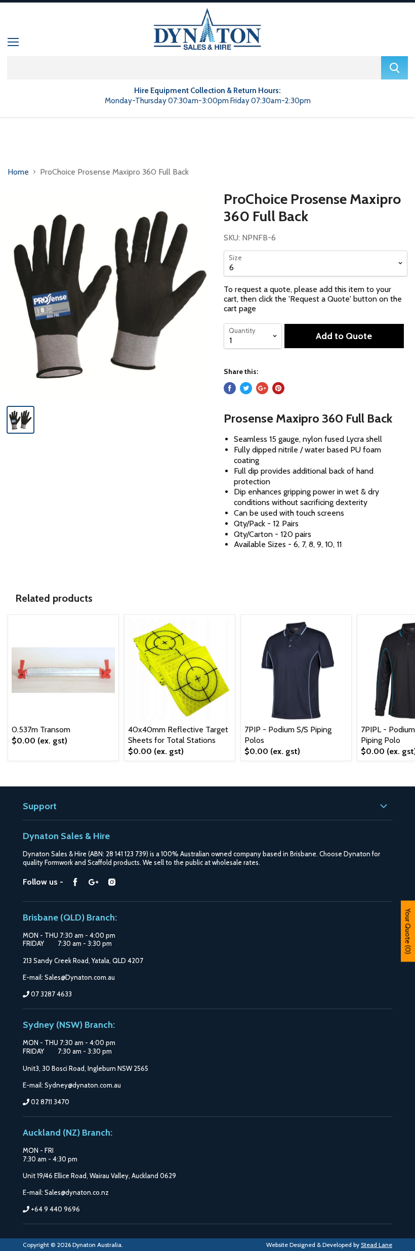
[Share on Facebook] (230, 388)
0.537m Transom (41, 729)
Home (18, 172)
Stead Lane (376, 1244)
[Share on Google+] (262, 388)
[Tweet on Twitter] (246, 388)
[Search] (394, 67)
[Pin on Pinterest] (278, 388)
